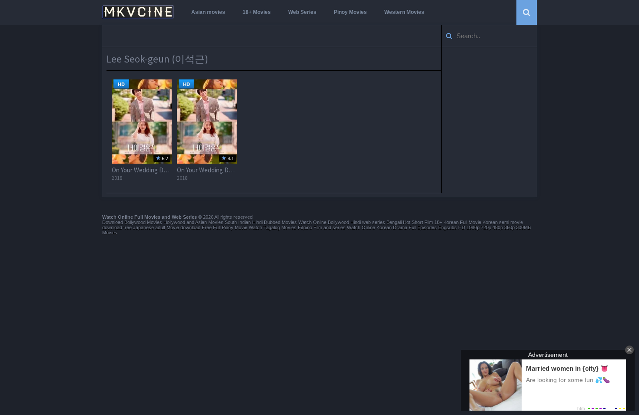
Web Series (302, 12)
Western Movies (404, 12)
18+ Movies (257, 12)
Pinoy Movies (350, 12)
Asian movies (208, 12)
